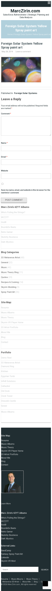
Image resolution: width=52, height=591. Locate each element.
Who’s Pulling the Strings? (13, 212)
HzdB (3, 222)
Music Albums (7, 312)
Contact (4, 342)
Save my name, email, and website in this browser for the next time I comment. (25, 191)
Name (4, 143)
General (4, 262)
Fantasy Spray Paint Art (12, 554)
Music (4, 267)
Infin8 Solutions (8, 381)
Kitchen (4, 371)
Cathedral (5, 386)
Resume (5, 307)
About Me (5, 332)
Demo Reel (6, 357)
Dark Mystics (7, 242)
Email (4, 157)
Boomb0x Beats (8, 227)
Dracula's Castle (8, 401)
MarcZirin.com (25, 10)
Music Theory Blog (10, 272)
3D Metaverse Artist (10, 257)
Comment (6, 114)
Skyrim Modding (8, 287)
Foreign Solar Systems (19, 93)
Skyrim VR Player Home (12, 322)
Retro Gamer (7, 232)
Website (4, 171)
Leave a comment (23, 52)
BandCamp (6, 550)
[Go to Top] (45, 583)
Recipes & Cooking (10, 282)
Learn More (6, 504)
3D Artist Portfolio (9, 327)
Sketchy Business (9, 237)
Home (10, 34)
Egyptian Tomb (8, 376)
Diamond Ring (7, 366)
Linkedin (5, 557)
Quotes (4, 277)
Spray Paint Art (8, 292)
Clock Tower (7, 396)
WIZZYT (5, 217)
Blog (3, 337)
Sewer (4, 406)
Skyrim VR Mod (8, 561)
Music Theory (7, 317)
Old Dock (5, 391)
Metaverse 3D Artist (10, 582)
